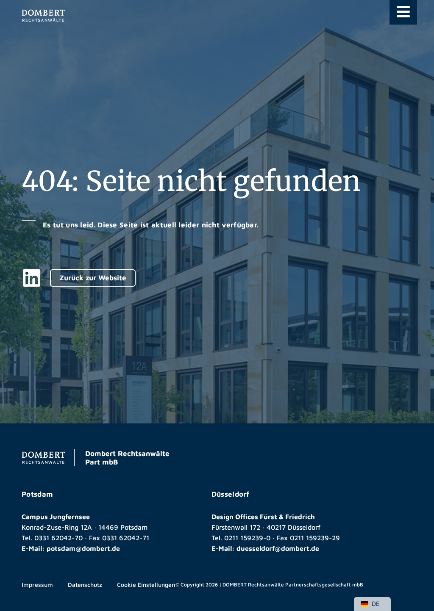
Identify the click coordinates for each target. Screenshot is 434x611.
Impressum (37, 584)
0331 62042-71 (125, 538)
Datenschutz (85, 584)
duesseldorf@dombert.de (277, 548)
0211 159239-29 (315, 538)
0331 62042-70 (58, 538)
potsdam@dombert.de (83, 548)
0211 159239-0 (247, 538)
